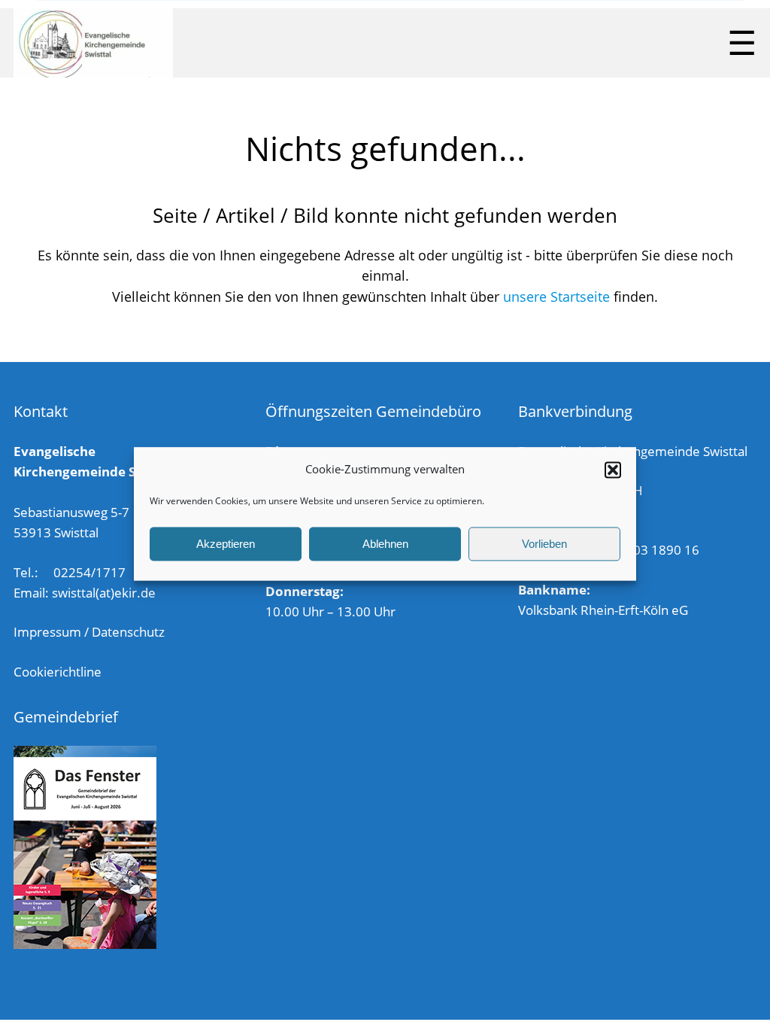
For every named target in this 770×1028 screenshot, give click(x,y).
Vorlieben (544, 543)
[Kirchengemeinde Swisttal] (93, 43)
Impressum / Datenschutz (89, 631)
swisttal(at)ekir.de (104, 592)
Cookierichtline (58, 671)
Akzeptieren (225, 543)
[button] (612, 469)
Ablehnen (385, 543)
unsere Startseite (556, 296)
